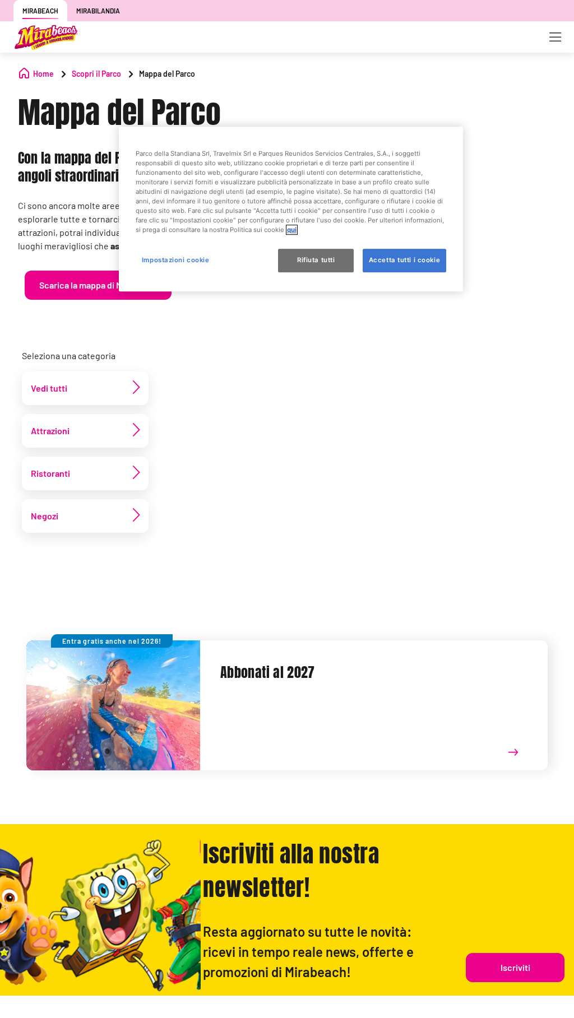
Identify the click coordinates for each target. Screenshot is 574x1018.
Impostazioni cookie (176, 260)
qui (292, 230)
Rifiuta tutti (316, 260)
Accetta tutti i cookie (405, 260)
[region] (291, 209)
